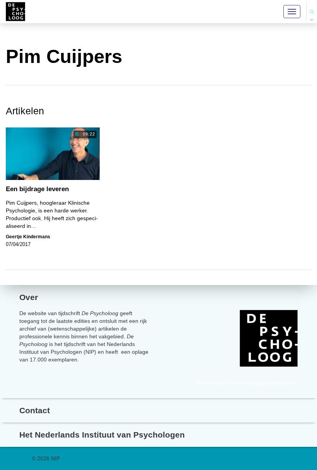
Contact (34, 410)
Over (28, 297)
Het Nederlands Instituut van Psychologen (102, 434)
